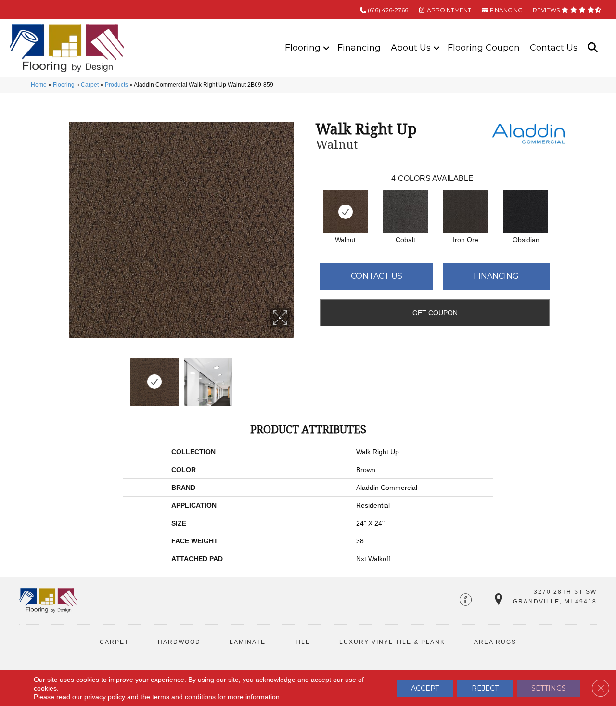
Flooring (303, 47)
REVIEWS (547, 9)
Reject (485, 688)
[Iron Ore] (465, 212)
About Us (411, 47)
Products (116, 84)
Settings (548, 688)
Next (296, 377)
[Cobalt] (405, 212)
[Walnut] (345, 212)
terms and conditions (184, 697)
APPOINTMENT (448, 9)
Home (39, 84)
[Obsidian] (526, 212)
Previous (66, 377)
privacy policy (104, 697)
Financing (359, 47)
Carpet (90, 84)
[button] (326, 48)
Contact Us (554, 47)
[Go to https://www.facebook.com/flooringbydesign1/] (466, 600)
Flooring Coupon (484, 47)
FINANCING (505, 9)
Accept (425, 688)
